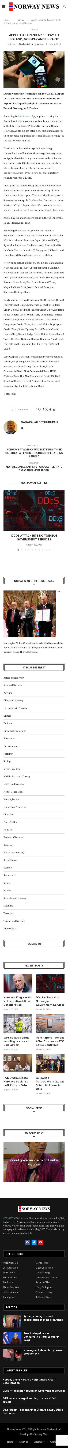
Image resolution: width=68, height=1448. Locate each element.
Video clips (9, 928)
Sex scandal (9, 875)
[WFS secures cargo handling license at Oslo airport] (17, 1023)
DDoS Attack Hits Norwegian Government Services (50, 1001)
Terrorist (8, 913)
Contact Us (42, 1263)
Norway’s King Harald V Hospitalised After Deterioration (17, 1001)
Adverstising (43, 1272)
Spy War (8, 890)
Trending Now (43, 1297)
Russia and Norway (13, 852)
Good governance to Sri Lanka (34, 1160)
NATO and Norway (13, 784)
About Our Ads (11, 1287)
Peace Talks (10, 822)
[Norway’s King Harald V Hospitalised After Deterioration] (17, 983)
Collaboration (10, 1267)
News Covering (44, 1292)
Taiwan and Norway (14, 921)
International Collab (47, 1277)
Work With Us (10, 1263)
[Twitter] (34, 1242)
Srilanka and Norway (14, 898)
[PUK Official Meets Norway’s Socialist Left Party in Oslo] (17, 1063)
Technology (9, 1297)
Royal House (10, 860)
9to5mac (22, 230)
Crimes (7, 715)
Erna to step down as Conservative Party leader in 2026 (41, 1337)
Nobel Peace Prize (13, 791)
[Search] (64, 7)
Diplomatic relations (14, 730)
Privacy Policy (10, 1277)
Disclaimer (39, 1441)
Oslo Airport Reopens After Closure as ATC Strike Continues (50, 1041)
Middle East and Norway (16, 776)
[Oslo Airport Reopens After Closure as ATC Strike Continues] (50, 1023)
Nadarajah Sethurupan (31, 44)
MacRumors (24, 116)
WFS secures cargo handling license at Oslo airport (16, 1041)
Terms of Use (43, 1282)
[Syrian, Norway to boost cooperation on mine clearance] (12, 1321)
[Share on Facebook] (43, 409)
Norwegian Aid (11, 799)
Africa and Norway (13, 677)
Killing (7, 761)
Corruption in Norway (15, 708)
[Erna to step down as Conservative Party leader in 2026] (12, 1338)
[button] (6, 520)
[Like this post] (39, 409)
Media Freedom (11, 768)
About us (23, 1441)
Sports (7, 883)
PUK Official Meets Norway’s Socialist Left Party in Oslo (15, 1081)
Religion (7, 845)
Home (6, 19)
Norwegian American (14, 806)
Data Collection (44, 1267)
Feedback (8, 1282)
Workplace (9, 1272)
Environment (10, 746)
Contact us (55, 1441)
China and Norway (13, 700)
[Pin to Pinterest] (50, 409)
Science (20, 19)
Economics (9, 738)
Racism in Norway (13, 837)
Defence (7, 723)
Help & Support (45, 1287)
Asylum (7, 692)
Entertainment (11, 1292)
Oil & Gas (8, 814)
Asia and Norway (12, 685)
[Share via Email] (54, 409)
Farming (8, 753)
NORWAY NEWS (12, 1218)
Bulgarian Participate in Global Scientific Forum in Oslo (50, 1083)
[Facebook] (27, 1242)
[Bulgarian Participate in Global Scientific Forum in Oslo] (50, 1063)
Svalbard (8, 905)
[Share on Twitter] (46, 409)
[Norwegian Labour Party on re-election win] (12, 1355)
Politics (7, 829)
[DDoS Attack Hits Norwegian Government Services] (34, 510)
